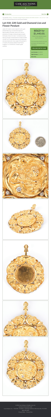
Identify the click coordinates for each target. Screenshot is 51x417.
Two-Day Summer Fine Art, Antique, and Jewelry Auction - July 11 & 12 (29, 17)
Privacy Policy (22, 412)
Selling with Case (39, 48)
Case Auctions (25, 4)
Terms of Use (29, 412)
